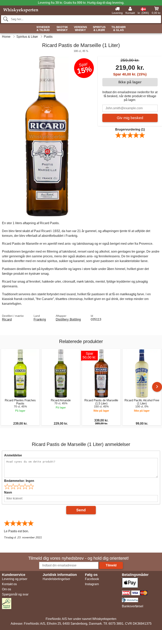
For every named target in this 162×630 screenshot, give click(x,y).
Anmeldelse (13, 455)
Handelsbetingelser (56, 579)
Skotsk (62, 28)
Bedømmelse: (19, 480)
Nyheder (43, 28)
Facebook (92, 579)
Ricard (7, 319)
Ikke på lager (129, 82)
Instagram (92, 584)
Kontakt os (9, 584)
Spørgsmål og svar (15, 594)
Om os (6, 589)
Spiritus (99, 28)
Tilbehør (118, 28)
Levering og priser (14, 579)
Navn (8, 492)
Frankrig (40, 319)
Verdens (80, 28)
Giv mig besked (130, 118)
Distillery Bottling (68, 319)
